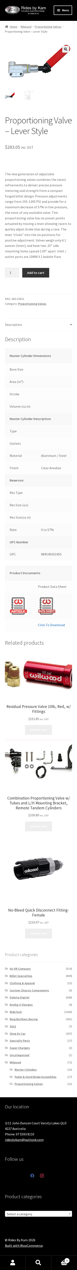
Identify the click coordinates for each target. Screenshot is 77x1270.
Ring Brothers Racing (24, 1019)
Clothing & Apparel (22, 983)
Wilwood (26, 27)
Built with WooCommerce (24, 1245)
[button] (65, 49)
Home (13, 27)
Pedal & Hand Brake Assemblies (35, 1077)
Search (38, 1263)
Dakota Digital (19, 997)
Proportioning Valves (48, 27)
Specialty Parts (20, 1041)
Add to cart (35, 272)
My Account (13, 1263)
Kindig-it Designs (21, 1005)
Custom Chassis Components (29, 990)
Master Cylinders (26, 1070)
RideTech (16, 1012)
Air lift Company (20, 969)
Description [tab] (13, 324)
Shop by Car (17, 1034)
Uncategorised (19, 1055)
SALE (13, 1026)
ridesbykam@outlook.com (24, 1140)
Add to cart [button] (38, 730)
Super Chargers (20, 1048)
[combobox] (38, 1214)
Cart (59, 1259)
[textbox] (38, 1214)
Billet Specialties (21, 976)
